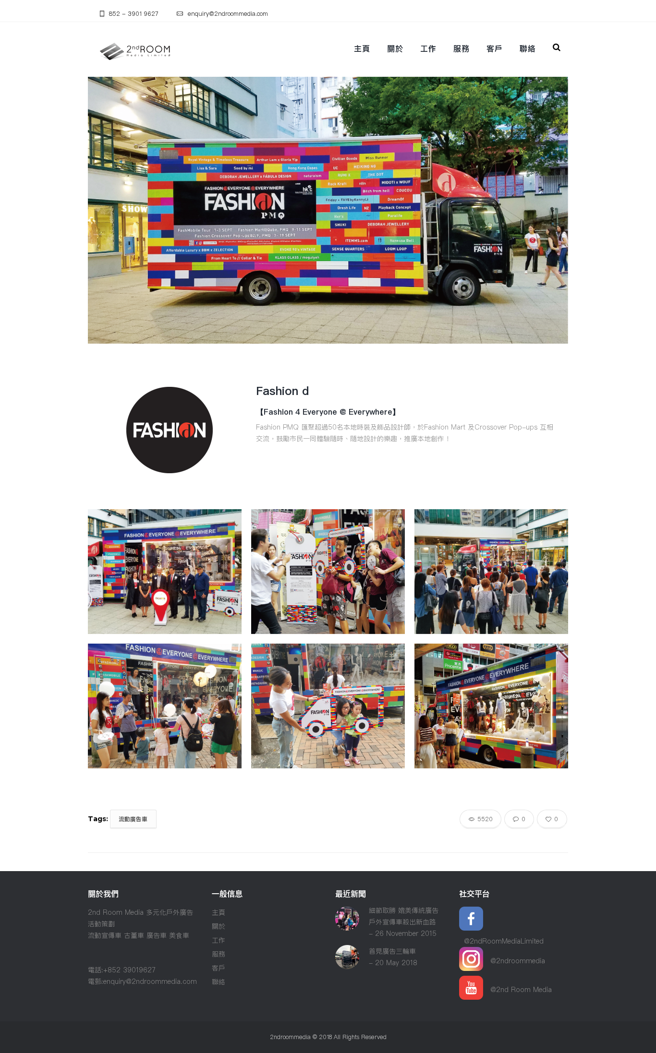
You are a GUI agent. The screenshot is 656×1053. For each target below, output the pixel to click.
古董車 (134, 935)
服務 (461, 48)
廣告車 (156, 935)
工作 (428, 48)
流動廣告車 (133, 819)
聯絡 (527, 48)
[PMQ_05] (328, 571)
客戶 (494, 48)
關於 (395, 48)
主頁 (362, 48)
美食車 (179, 935)
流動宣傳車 (104, 935)
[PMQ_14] (491, 571)
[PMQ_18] (165, 706)
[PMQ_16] (491, 706)
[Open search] (558, 47)
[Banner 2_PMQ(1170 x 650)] (165, 571)
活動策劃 (101, 924)
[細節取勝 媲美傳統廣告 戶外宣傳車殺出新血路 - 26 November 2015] (347, 912)
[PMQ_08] (328, 706)
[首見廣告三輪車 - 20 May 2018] (347, 951)
